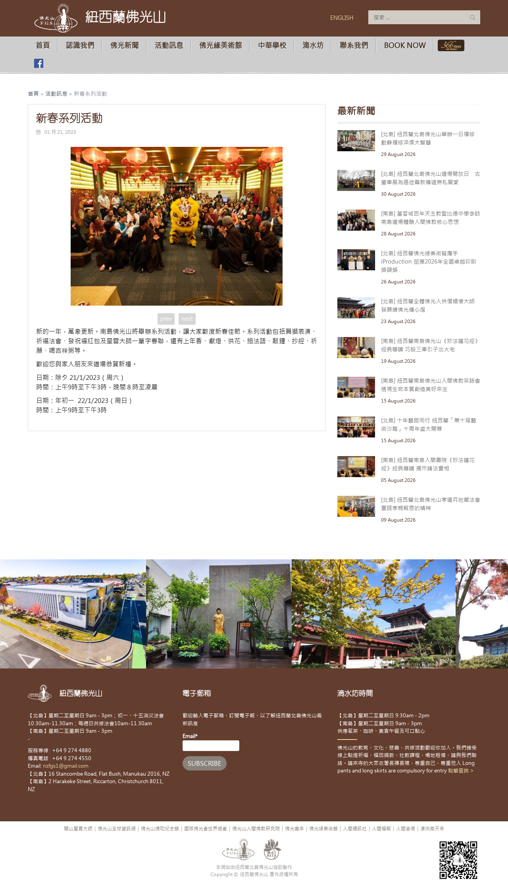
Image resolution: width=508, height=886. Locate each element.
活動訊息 (169, 45)
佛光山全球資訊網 (117, 829)
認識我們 (80, 45)
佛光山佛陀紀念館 (160, 829)
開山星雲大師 (78, 829)
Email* (190, 736)
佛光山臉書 (38, 63)
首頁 (43, 45)
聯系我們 (354, 45)
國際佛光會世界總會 (205, 829)
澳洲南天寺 (432, 829)
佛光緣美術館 (220, 45)
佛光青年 (294, 829)
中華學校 (272, 45)
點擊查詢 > (461, 770)
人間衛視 (405, 829)
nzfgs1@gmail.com (66, 766)
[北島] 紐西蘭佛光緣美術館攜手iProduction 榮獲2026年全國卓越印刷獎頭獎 (428, 262)
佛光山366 (449, 45)
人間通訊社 (355, 829)
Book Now (405, 45)
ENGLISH (342, 17)
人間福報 (381, 829)
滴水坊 (313, 45)
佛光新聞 (124, 45)
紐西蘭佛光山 (125, 16)
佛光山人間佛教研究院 (256, 829)
